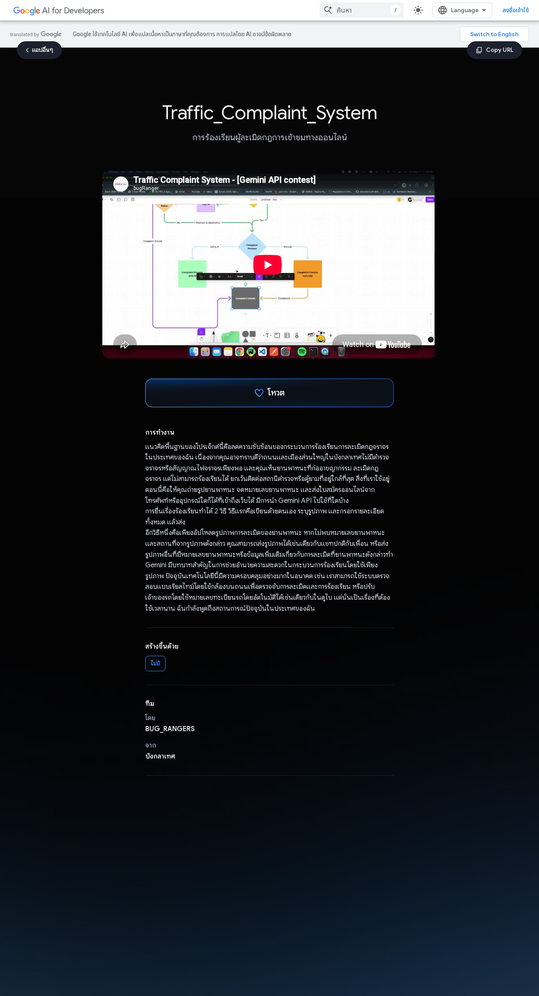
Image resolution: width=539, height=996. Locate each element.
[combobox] (362, 10)
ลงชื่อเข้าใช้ (515, 10)
